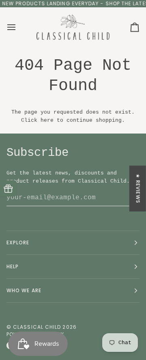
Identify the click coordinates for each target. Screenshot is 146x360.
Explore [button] (18, 242)
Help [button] (12, 266)
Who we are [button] (23, 290)
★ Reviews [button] (138, 188)
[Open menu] (18, 27)
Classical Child (37, 326)
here (47, 120)
